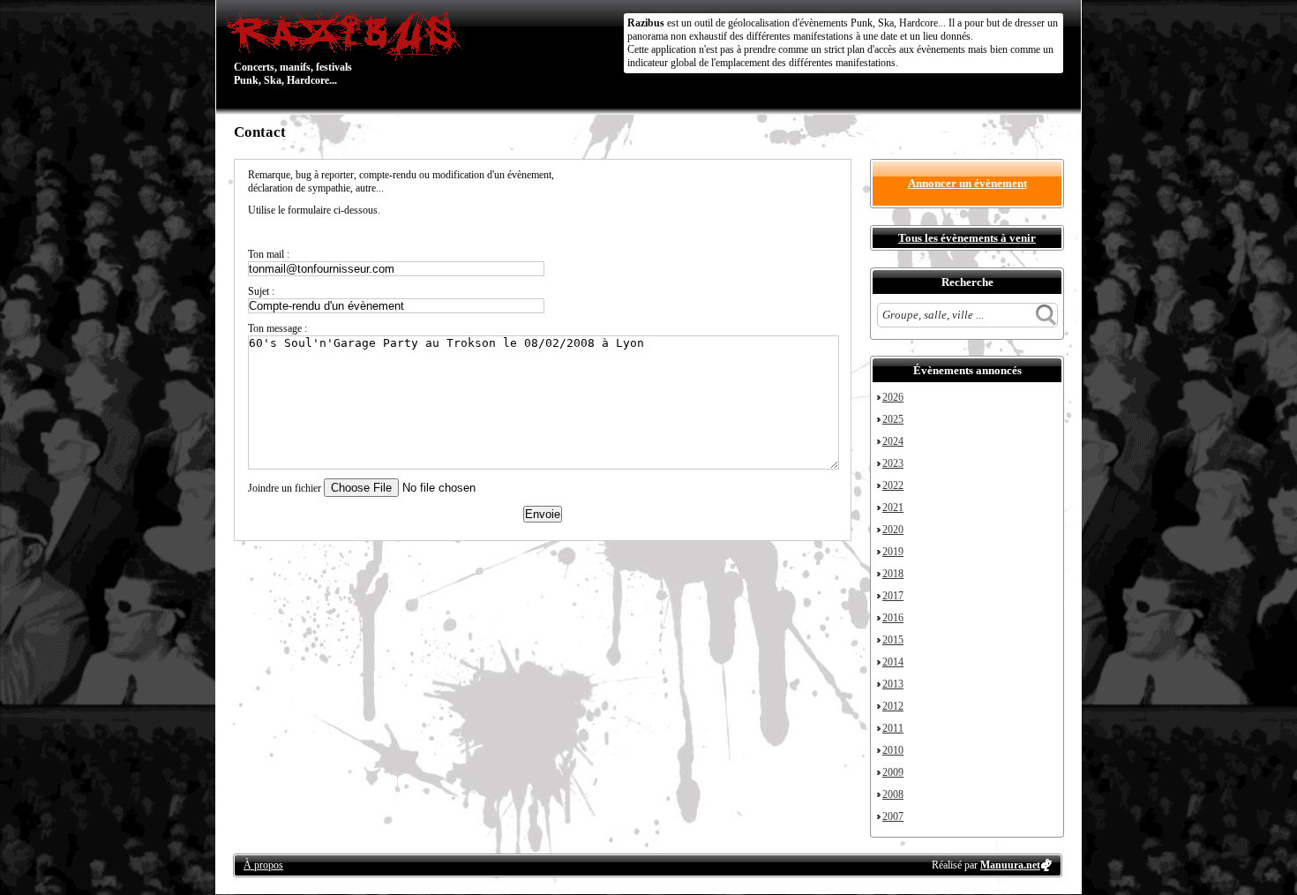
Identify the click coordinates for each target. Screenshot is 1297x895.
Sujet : (261, 291)
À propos (263, 865)
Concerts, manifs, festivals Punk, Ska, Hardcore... (293, 47)
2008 (892, 794)
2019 (892, 551)
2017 (892, 596)
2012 (892, 706)
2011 (892, 728)
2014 (892, 662)
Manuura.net (1010, 865)
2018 (892, 574)
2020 (892, 529)
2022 (892, 485)
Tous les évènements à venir (967, 237)
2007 (892, 816)
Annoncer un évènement (967, 183)
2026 (892, 397)
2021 (892, 507)
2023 (892, 463)
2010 (892, 750)
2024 (892, 441)
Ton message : (277, 328)
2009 (892, 772)
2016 (892, 618)
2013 (892, 684)
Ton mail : (268, 254)
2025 (892, 419)
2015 (892, 640)
